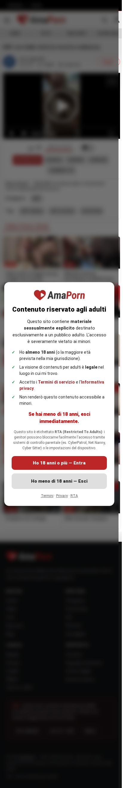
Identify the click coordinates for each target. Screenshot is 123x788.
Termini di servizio (56, 382)
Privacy (62, 496)
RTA (74, 496)
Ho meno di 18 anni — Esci (59, 481)
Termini (47, 496)
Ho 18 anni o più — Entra (59, 463)
